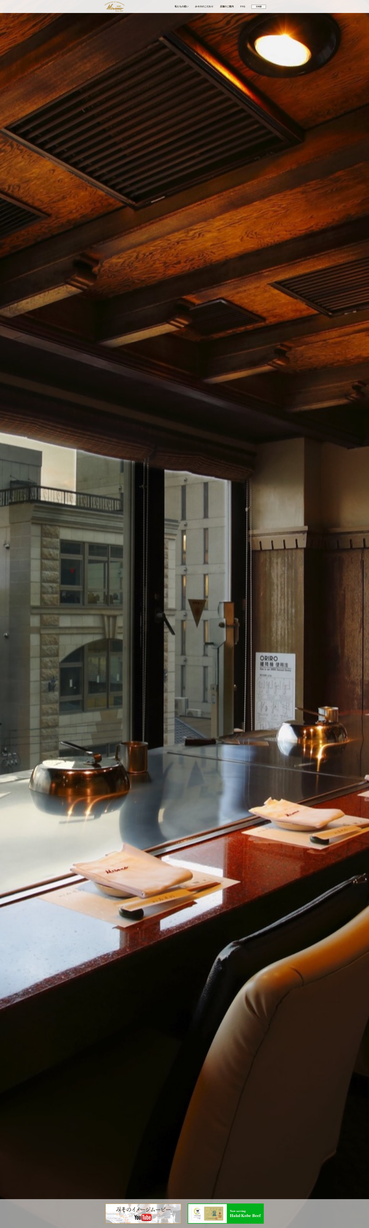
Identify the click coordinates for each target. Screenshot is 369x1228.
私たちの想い (182, 6)
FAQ (242, 6)
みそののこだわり (204, 6)
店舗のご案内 (227, 6)
